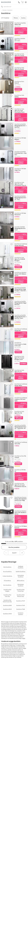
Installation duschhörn (20, 613)
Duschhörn (10, 10)
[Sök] (2, 6)
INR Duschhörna (20, 580)
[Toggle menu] (26, 2)
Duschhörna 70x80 (20, 609)
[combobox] (14, 553)
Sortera (23, 18)
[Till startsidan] (6, 2)
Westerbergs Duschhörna (21, 585)
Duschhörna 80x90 (7, 609)
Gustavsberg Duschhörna (21, 576)
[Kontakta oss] (19, 2)
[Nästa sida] (22, 553)
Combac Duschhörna (7, 576)
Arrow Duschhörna (7, 571)
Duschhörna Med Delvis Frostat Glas (7, 601)
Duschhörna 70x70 (20, 601)
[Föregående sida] (6, 553)
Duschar (5, 10)
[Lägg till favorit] (11, 23)
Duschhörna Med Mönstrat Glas (20, 595)
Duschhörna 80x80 (7, 605)
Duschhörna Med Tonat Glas (7, 595)
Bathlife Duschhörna (20, 571)
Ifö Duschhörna (7, 580)
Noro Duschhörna (7, 585)
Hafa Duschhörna (7, 567)
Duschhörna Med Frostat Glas (20, 590)
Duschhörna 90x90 (7, 613)
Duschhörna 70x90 (20, 605)
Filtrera (16, 18)
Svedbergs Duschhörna (20, 567)
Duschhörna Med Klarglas (7, 590)
